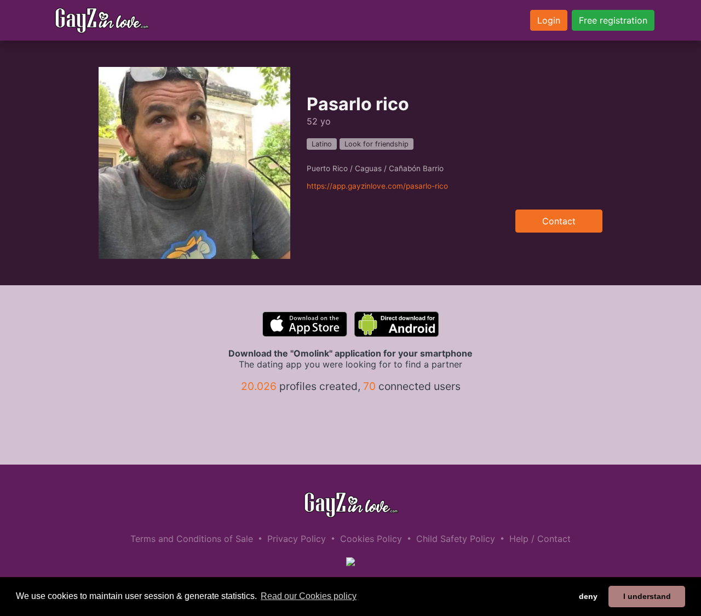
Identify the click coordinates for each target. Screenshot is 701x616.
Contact (559, 221)
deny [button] (588, 596)
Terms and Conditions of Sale (191, 538)
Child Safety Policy (455, 538)
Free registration (613, 20)
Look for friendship (376, 144)
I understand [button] (647, 596)
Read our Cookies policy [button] (309, 596)
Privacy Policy (296, 538)
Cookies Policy (371, 538)
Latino (322, 144)
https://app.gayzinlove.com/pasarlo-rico (377, 186)
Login (548, 20)
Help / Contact (540, 538)
